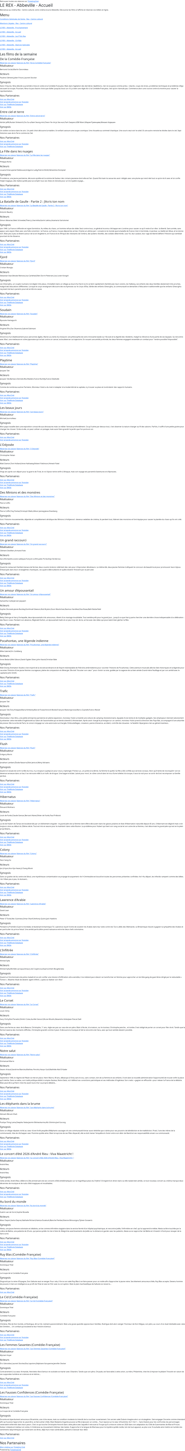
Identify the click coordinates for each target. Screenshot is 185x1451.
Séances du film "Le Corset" (27, 1004)
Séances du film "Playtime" (27, 364)
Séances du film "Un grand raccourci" (31, 544)
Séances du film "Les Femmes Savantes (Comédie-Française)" (41, 1348)
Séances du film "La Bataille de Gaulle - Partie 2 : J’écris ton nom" (42, 205)
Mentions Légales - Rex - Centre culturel (16, 23)
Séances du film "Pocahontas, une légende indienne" (37, 644)
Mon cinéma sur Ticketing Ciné (12, 1447)
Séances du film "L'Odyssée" (27, 449)
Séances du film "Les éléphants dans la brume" (35, 1107)
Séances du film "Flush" (25, 748)
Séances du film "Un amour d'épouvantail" (33, 594)
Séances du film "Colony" (26, 853)
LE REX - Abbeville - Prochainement (14, 27)
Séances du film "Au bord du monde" (31, 1205)
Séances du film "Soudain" (27, 314)
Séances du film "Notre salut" (28, 1054)
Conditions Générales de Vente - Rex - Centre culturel (21, 19)
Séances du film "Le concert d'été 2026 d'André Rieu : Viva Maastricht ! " (45, 1158)
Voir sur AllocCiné (7, 99)
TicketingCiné (33, 1)
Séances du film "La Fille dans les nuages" (33, 155)
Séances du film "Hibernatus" (28, 801)
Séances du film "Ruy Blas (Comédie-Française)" (35, 1258)
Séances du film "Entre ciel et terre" (30, 116)
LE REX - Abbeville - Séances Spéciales (15, 45)
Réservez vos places (8, 63)
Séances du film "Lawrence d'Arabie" (31, 904)
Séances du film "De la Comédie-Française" (33, 63)
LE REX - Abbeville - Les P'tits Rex (13, 36)
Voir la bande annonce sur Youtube (14, 102)
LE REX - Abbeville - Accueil (10, 32)
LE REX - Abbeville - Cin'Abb (10, 40)
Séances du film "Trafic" (26, 695)
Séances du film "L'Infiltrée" (27, 954)
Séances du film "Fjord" (25, 261)
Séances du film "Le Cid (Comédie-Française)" (34, 1301)
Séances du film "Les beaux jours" (30, 412)
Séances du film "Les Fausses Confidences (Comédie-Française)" (42, 1396)
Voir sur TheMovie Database (11, 104)
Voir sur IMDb (5, 107)
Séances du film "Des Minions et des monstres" (35, 496)
